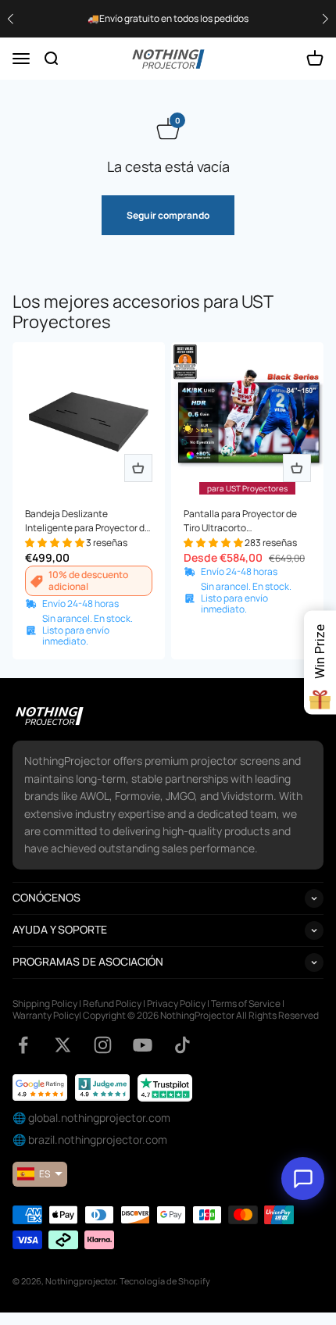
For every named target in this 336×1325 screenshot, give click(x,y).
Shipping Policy (45, 1003)
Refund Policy (112, 1003)
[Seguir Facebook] (23, 1044)
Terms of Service (246, 1003)
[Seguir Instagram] (102, 1044)
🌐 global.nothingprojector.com (91, 1117)
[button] (325, 19)
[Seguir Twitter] (62, 1044)
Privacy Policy (176, 1003)
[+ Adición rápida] (138, 468)
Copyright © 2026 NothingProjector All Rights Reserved (201, 1015)
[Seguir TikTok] (182, 1044)
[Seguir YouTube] (142, 1044)
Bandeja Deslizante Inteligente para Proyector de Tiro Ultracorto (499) (87, 521)
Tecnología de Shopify (165, 1281)
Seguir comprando (168, 215)
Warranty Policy (46, 1015)
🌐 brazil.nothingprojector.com (90, 1139)
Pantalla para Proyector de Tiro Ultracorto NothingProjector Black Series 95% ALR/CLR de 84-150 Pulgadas (247, 521)
